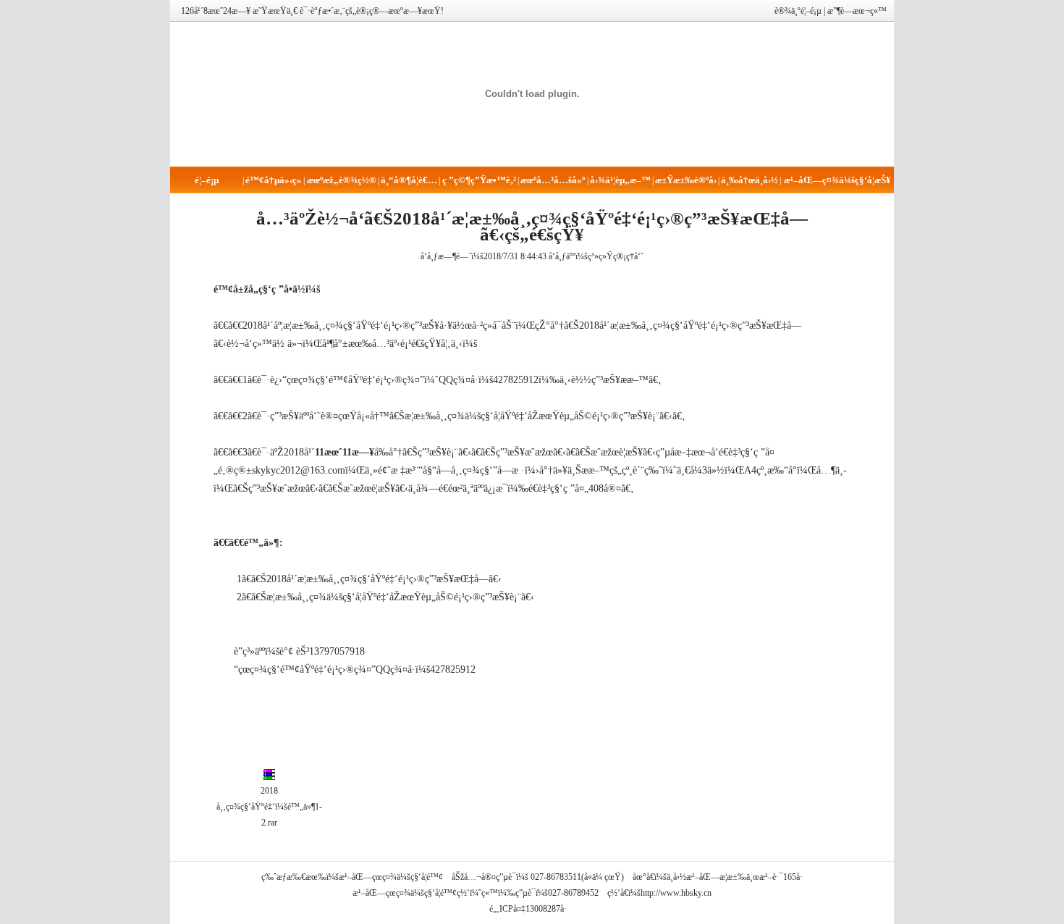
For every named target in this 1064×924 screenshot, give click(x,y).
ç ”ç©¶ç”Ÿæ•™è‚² (479, 180)
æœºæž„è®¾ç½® (341, 180)
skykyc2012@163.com (298, 470)
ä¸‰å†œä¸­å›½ (749, 180)
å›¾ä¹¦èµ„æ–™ (620, 180)
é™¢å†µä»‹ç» (273, 180)
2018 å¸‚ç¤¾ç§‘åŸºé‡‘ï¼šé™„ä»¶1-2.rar (269, 807)
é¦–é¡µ (207, 180)
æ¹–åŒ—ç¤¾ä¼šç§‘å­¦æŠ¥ (837, 180)
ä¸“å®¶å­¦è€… (409, 180)
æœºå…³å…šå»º (552, 180)
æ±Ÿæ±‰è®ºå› (686, 180)
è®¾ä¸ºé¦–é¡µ (798, 11)
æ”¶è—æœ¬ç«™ (857, 11)
